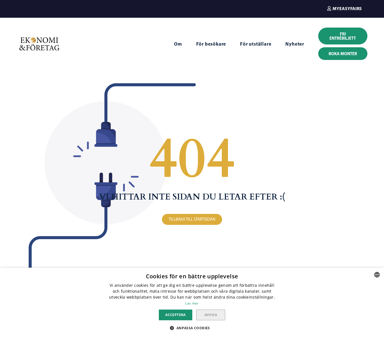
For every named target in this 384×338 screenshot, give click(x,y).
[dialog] (192, 303)
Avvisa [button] (210, 314)
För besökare (211, 44)
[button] (344, 8)
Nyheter (294, 44)
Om (178, 44)
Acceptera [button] (175, 314)
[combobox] (377, 274)
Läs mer (191, 303)
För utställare (255, 44)
